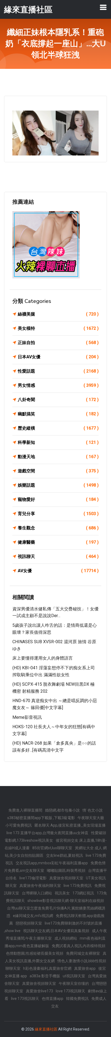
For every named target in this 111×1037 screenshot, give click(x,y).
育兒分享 (58, 513)
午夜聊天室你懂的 (74, 983)
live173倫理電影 (33, 878)
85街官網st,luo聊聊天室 (52, 848)
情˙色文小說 (92, 810)
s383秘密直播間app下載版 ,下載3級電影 (41, 818)
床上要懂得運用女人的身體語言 (42, 658)
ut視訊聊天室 (74, 976)
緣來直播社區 (46, 1029)
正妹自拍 (58, 342)
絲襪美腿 (58, 314)
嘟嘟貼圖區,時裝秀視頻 (66, 870)
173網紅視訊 (83, 893)
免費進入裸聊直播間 (25, 810)
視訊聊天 (58, 556)
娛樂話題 (58, 485)
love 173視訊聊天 (70, 991)
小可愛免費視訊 (18, 825)
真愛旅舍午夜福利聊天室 (40, 885)
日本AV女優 (58, 356)
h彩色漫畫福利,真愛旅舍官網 (47, 968)
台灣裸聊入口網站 (37, 893)
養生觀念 (58, 527)
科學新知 (58, 442)
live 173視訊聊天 (25, 998)
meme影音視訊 (27, 717)
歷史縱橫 (58, 428)
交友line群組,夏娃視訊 (64, 855)
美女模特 (58, 328)
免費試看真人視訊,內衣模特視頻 (78, 946)
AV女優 (58, 570)
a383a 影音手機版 (45, 976)
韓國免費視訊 (77, 998)
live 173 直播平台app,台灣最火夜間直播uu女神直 (47, 833)
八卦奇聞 (58, 399)
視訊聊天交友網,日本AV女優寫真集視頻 (56, 931)
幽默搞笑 (58, 413)
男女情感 (58, 385)
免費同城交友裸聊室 (83, 953)
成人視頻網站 (65, 938)
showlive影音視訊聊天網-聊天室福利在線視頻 (65, 900)
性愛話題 (58, 371)
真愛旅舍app (85, 968)
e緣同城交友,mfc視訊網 (33, 916)
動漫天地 (58, 456)
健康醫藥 (58, 542)
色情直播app (52, 998)
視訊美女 (62, 893)
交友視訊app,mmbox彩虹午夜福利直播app (52, 863)
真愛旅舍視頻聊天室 (66, 878)
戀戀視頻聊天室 (29, 923)
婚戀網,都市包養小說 (62, 810)
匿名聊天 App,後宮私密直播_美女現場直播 (70, 825)
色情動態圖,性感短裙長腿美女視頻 (34, 953)
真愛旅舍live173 (39, 991)
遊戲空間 (58, 470)
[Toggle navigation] (103, 7)
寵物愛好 (58, 499)
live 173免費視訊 (78, 885)
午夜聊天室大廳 (91, 818)
